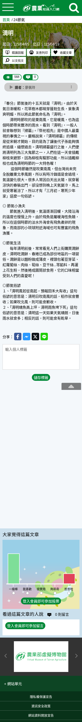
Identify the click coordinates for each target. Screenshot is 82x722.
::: (80, 18)
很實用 (41, 589)
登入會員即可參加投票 (41, 601)
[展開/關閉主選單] (8, 8)
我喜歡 (27, 589)
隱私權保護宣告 (41, 697)
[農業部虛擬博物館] (41, 656)
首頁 (6, 20)
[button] (13, 683)
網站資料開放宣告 (41, 715)
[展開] (71, 386)
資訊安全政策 (41, 706)
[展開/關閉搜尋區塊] (74, 8)
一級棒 (13, 589)
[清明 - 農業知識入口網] (41, 8)
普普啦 (68, 589)
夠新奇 (54, 589)
